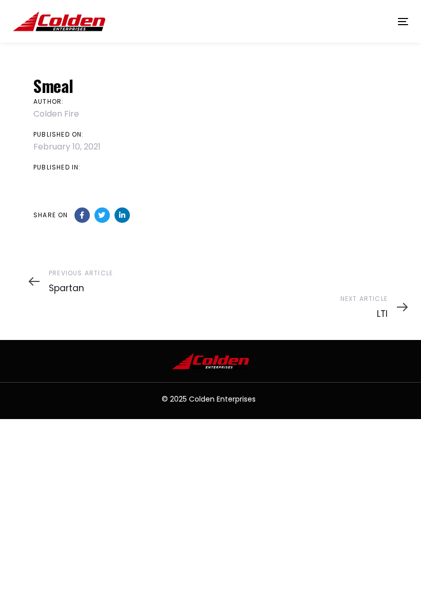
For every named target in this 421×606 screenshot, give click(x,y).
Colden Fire (56, 114)
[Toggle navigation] (342, 21)
